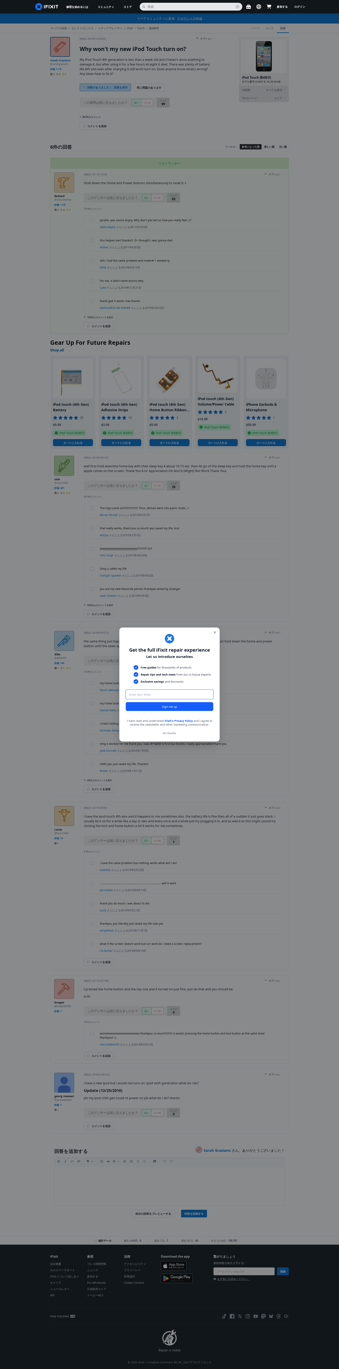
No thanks (169, 733)
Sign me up (169, 706)
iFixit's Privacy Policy (179, 720)
